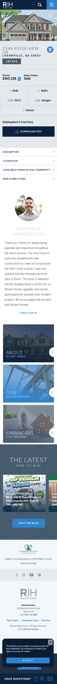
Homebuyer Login (30, 620)
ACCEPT (28, 660)
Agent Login (12, 620)
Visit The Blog (29, 523)
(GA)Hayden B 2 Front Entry (17, 122)
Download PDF (31, 131)
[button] (41, 4)
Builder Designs (31, 629)
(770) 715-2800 (30, 615)
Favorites (45, 620)
